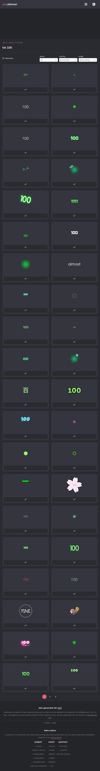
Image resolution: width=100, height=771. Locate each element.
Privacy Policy (39, 754)
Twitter (52, 750)
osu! (60, 707)
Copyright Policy (39, 762)
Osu (51, 766)
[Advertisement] (50, 24)
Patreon (52, 754)
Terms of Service (39, 750)
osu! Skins (63, 746)
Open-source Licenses (39, 766)
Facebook (51, 762)
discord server (56, 737)
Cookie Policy (39, 758)
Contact (39, 746)
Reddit (52, 758)
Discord (52, 746)
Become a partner (63, 754)
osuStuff (63, 750)
